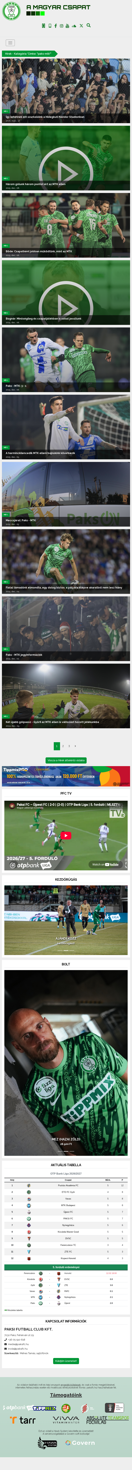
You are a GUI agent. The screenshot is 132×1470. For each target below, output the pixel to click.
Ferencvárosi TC (68, 1258)
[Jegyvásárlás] (43, 26)
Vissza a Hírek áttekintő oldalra (66, 760)
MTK (33, 1310)
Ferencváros (29, 1286)
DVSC (68, 1251)
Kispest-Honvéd (68, 1271)
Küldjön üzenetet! (66, 1373)
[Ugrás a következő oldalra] (75, 746)
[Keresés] (89, 26)
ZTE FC (68, 1264)
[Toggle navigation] (10, 43)
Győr (33, 1298)
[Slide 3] (71, 963)
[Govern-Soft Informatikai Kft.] (80, 1456)
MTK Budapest (68, 1218)
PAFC (66, 1304)
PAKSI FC (68, 1231)
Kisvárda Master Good (68, 1245)
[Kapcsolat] (50, 26)
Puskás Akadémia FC (68, 1198)
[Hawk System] (47, 1456)
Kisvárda (31, 1292)
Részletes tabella (15, 1323)
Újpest (67, 1316)
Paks (33, 1316)
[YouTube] (67, 26)
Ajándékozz (66, 951)
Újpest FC (68, 1225)
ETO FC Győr (68, 1205)
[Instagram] (61, 26)
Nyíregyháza (68, 1238)
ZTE (66, 1298)
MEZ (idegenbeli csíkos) (66, 1152)
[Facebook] (55, 26)
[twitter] (81, 26)
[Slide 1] (60, 963)
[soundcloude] (74, 26)
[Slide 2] (66, 963)
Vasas (68, 1211)
